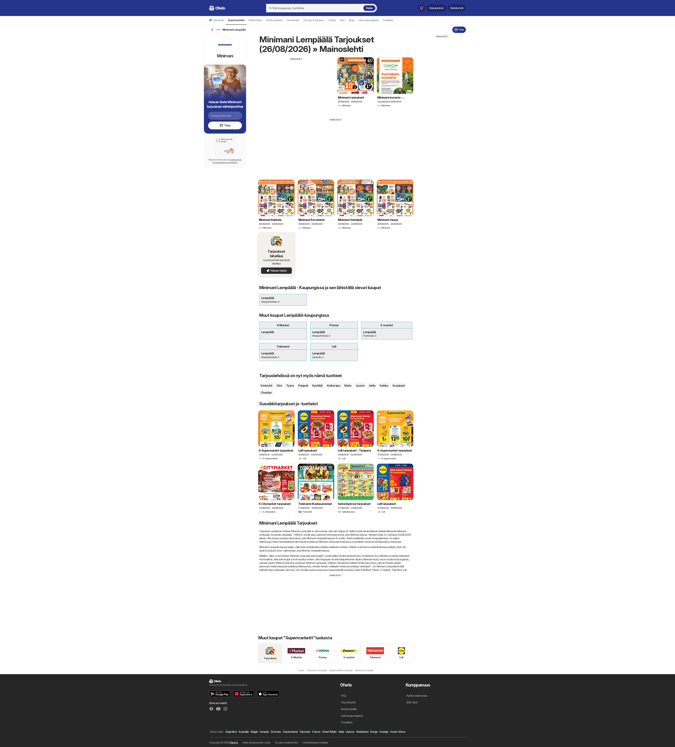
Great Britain (329, 731)
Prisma (375, 569)
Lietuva (350, 731)
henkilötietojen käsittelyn (226, 162)
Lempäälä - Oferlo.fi (291, 534)
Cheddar (266, 392)
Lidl (405, 569)
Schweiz (276, 731)
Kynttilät (317, 385)
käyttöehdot (235, 159)
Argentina (231, 731)
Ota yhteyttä (348, 702)
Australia (243, 731)
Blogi (351, 20)
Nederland (362, 731)
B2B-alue (412, 702)
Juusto (360, 385)
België (254, 731)
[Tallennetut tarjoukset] (421, 8)
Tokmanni (396, 569)
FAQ (343, 695)
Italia (341, 731)
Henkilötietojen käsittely (315, 742)
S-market (385, 569)
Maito (347, 385)
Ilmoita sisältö (349, 709)
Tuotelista (388, 20)
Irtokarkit (266, 385)
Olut (279, 385)
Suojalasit (399, 385)
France (316, 731)
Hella (372, 385)
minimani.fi (404, 555)
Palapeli (303, 385)
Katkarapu (333, 385)
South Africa (397, 731)
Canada (264, 731)
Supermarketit (335, 569)
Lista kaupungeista (368, 20)
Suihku (384, 385)
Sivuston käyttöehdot (286, 742)
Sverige (383, 731)
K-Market (366, 569)
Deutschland (290, 731)
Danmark (305, 731)
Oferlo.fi (233, 742)
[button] (219, 694)
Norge (373, 731)
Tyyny (290, 385)
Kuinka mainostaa (416, 695)
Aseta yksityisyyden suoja (256, 742)
